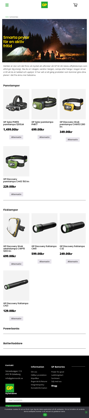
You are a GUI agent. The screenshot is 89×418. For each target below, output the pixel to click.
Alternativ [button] (16, 137)
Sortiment (55, 378)
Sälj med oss (56, 381)
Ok (45, 415)
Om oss (34, 372)
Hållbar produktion (39, 375)
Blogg (54, 385)
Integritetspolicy (37, 385)
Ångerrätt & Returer (39, 381)
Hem (7, 17)
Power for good (57, 372)
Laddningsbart (57, 375)
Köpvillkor (35, 378)
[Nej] (86, 412)
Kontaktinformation (39, 388)
